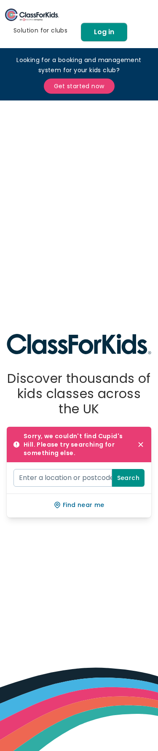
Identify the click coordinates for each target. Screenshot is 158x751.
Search (128, 478)
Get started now (79, 86)
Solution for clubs (40, 30)
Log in (104, 32)
